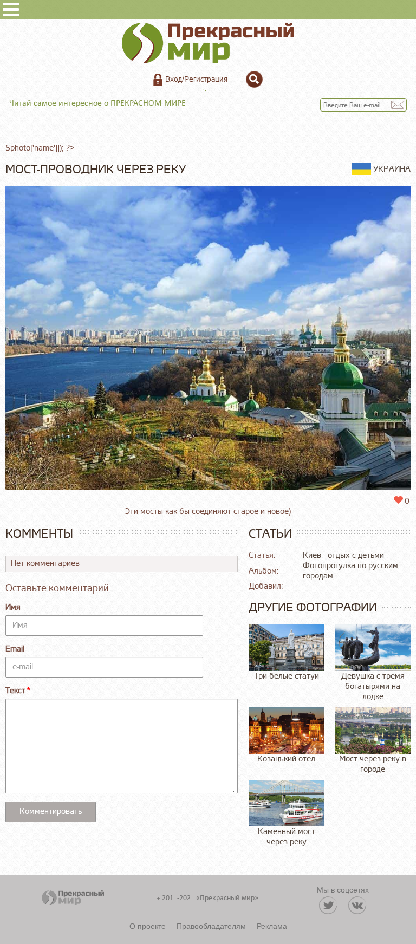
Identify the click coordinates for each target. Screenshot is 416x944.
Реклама (272, 925)
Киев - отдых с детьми (343, 555)
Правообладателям (211, 925)
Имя (13, 607)
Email (14, 649)
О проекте (147, 925)
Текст (15, 691)
